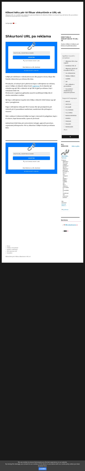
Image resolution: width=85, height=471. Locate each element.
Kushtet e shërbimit (12, 249)
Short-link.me (66, 156)
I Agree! (42, 469)
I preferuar (65, 209)
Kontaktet (9, 253)
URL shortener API (12, 251)
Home (8, 246)
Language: (9, 23)
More (65, 130)
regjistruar (36, 86)
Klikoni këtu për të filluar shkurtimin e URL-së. (33, 12)
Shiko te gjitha (75, 146)
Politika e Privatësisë (12, 248)
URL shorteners (71, 225)
